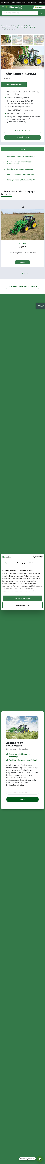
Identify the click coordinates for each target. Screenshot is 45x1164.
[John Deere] (39, 7)
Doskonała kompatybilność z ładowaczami (19, 163)
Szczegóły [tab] (21, 563)
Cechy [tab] (22, 149)
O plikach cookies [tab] (36, 563)
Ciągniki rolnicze (30, 26)
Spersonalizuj (21, 605)
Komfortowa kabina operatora (20, 169)
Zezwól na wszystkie (22, 598)
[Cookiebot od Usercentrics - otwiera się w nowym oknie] (33, 557)
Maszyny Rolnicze (17, 26)
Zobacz (22, 262)
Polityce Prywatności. (15, 785)
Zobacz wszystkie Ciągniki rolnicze (22, 286)
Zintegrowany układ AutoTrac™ (21, 180)
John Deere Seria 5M (29, 28)
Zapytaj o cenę (22, 137)
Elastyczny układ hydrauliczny (20, 174)
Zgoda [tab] (7, 563)
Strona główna (5, 26)
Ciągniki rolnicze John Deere (12, 28)
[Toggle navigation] (3, 7)
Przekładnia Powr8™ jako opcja (21, 156)
